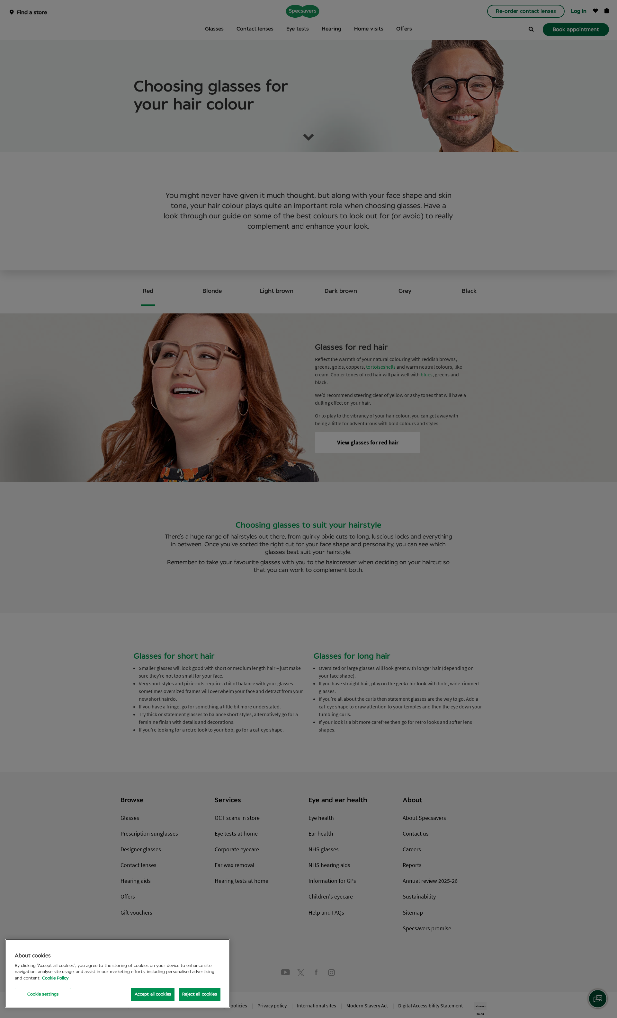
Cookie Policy (55, 978)
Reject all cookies (199, 994)
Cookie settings (43, 994)
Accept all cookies (153, 994)
